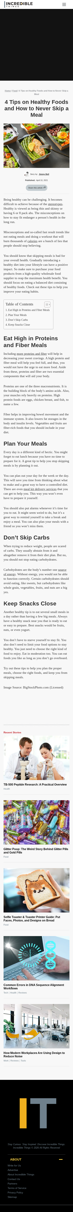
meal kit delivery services (40, 489)
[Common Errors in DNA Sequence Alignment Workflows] (36, 958)
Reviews (22, 993)
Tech (6, 993)
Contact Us (14, 1178)
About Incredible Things (21, 1174)
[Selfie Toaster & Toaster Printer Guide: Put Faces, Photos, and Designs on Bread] (36, 890)
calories (32, 241)
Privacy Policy (15, 1192)
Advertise (13, 1170)
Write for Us (14, 1165)
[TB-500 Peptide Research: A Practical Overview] (36, 758)
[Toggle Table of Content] (46, 304)
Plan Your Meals (17, 315)
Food (14, 91)
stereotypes (55, 204)
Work (6, 1060)
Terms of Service (17, 1188)
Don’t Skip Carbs (18, 320)
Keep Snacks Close (19, 324)
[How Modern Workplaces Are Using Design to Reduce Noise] (36, 1026)
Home (8, 91)
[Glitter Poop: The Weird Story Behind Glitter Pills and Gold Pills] (36, 822)
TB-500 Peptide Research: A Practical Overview (35, 784)
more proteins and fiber (32, 353)
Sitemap (12, 1197)
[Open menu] (65, 4)
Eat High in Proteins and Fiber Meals (29, 310)
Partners (12, 1183)
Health (7, 789)
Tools (23, 1060)
